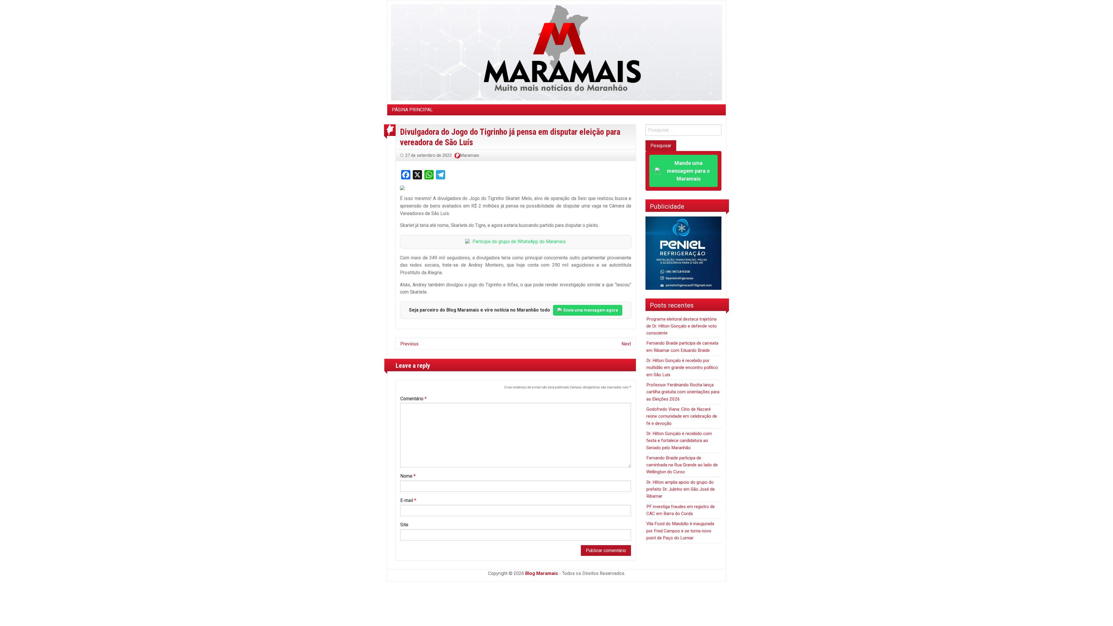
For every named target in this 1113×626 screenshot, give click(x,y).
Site (404, 524)
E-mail (408, 500)
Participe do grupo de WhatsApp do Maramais (519, 241)
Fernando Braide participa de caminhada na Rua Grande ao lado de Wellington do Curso (682, 465)
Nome (408, 476)
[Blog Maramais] (556, 52)
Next (626, 344)
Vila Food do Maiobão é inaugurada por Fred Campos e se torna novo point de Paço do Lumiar (680, 531)
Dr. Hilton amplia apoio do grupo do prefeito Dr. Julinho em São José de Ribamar (680, 489)
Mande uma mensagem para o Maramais (688, 171)
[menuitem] (412, 109)
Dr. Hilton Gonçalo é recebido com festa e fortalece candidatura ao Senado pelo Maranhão (679, 440)
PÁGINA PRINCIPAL (412, 109)
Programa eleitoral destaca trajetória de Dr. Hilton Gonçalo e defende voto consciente (681, 326)
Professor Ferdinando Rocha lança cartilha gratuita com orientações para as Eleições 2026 (682, 392)
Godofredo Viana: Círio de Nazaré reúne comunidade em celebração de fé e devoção (681, 416)
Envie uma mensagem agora (590, 310)
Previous (409, 344)
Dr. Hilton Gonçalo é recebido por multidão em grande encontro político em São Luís (682, 367)
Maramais (469, 155)
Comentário (413, 398)
